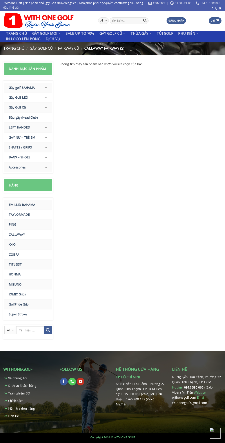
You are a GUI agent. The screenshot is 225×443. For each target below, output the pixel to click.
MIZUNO (15, 284)
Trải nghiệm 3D (19, 393)
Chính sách (16, 401)
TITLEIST (15, 264)
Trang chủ (16, 33)
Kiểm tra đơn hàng (21, 408)
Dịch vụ (53, 38)
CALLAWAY (17, 234)
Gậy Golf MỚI (18, 97)
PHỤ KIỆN (186, 33)
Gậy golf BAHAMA (22, 87)
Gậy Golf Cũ (111, 33)
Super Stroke (18, 314)
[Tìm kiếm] (145, 20)
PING (12, 224)
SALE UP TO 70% (80, 33)
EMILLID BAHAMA (22, 205)
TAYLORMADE (19, 214)
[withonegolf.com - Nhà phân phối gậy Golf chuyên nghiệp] (38, 21)
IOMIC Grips (17, 294)
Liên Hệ (13, 416)
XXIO (12, 244)
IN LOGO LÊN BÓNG (23, 38)
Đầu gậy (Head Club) (23, 117)
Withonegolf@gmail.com (189, 403)
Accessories (17, 167)
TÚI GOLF (165, 33)
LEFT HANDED (19, 127)
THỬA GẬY (140, 33)
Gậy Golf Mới (45, 33)
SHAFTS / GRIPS (20, 147)
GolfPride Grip (19, 304)
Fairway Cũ (68, 48)
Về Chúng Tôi (17, 378)
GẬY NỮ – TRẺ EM (22, 137)
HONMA (15, 274)
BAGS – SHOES (19, 157)
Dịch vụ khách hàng (22, 385)
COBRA (14, 254)
